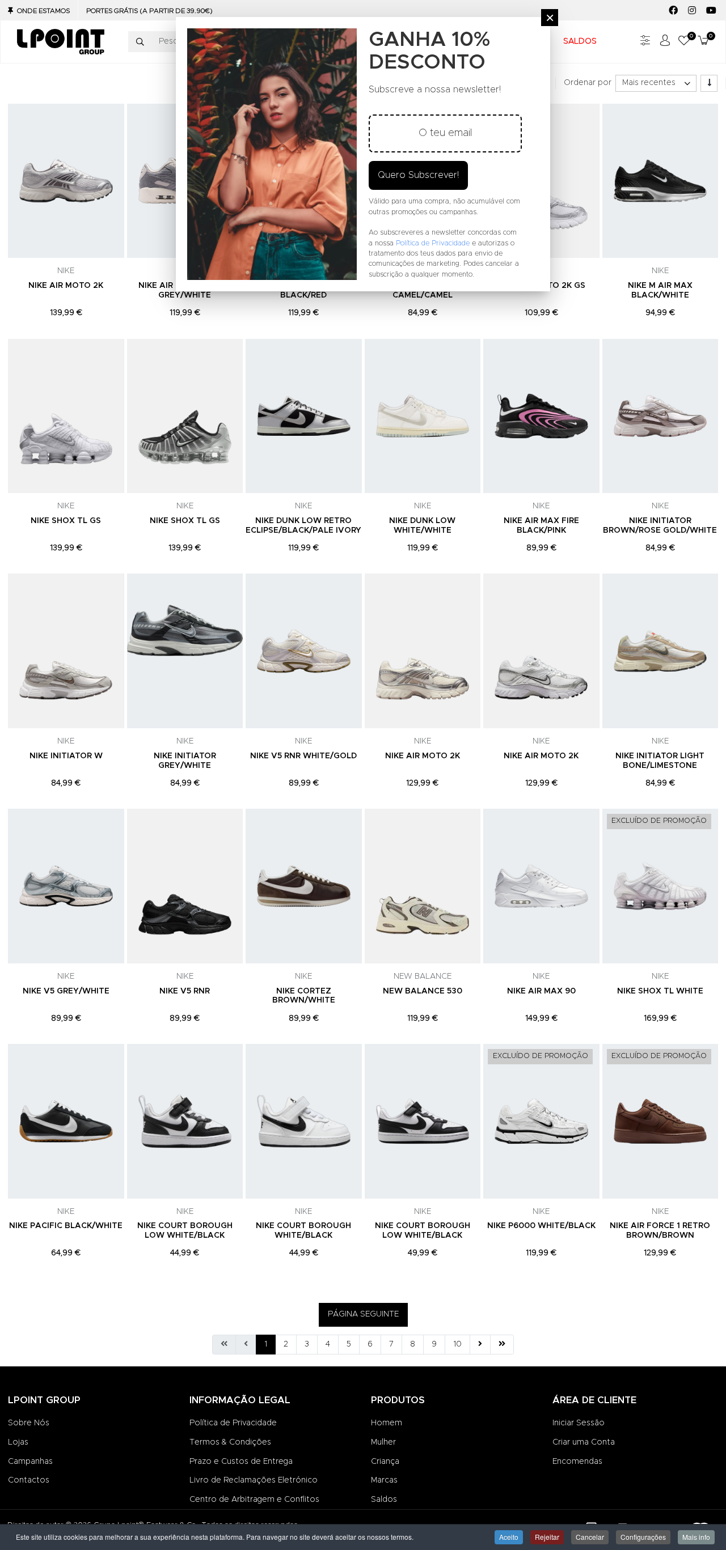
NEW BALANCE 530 (422, 991)
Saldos (384, 1500)
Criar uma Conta (583, 1442)
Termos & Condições (230, 1442)
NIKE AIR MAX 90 (541, 991)
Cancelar (590, 1536)
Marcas (384, 1480)
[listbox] (656, 83)
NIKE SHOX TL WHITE (660, 991)
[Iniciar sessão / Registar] (664, 41)
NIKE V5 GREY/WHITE (66, 991)
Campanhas (30, 1462)
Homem (386, 1423)
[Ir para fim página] (502, 1345)
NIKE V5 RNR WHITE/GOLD (303, 756)
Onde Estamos (43, 10)
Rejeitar (547, 1536)
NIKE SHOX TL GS (66, 521)
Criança (385, 1462)
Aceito (508, 1536)
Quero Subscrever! (418, 175)
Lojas (18, 1442)
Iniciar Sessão (578, 1423)
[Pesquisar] (140, 42)
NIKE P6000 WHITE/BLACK (541, 1226)
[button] (684, 41)
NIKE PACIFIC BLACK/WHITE (66, 1226)
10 (457, 1344)
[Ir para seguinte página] (480, 1345)
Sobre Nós (28, 1423)
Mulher (383, 1442)
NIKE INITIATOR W (66, 756)
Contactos (28, 1480)
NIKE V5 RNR (184, 991)
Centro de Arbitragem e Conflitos (254, 1500)
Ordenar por (587, 83)
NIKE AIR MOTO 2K (65, 286)
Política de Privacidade (233, 1423)
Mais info (696, 1536)
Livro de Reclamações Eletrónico (253, 1480)
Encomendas (577, 1462)
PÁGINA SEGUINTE (363, 1314)
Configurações (643, 1536)
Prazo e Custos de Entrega (241, 1462)
